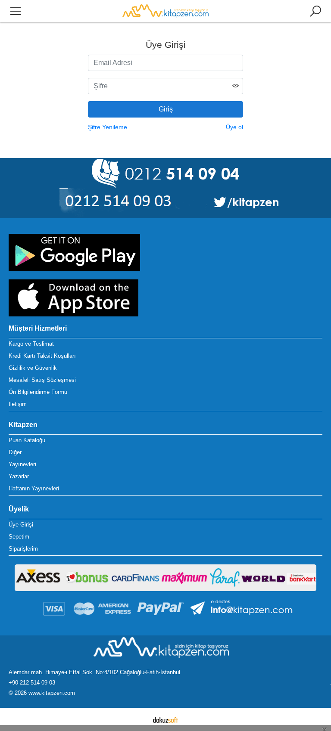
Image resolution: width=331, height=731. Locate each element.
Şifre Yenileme (107, 127)
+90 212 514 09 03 (32, 682)
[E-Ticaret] (165, 719)
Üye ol (234, 127)
